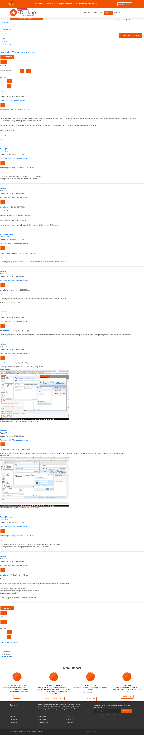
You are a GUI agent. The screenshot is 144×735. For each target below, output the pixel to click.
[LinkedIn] (106, 716)
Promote (70, 722)
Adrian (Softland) (6, 149)
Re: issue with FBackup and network (14, 158)
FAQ (17, 697)
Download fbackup (130, 35)
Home (13, 716)
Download (42, 716)
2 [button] (9, 81)
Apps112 (46, 709)
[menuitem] (8, 27)
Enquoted (65, 709)
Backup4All (42, 719)
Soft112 (40, 709)
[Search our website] (132, 12)
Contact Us (127, 697)
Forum (94, 731)
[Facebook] (95, 716)
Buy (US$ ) (124, 4)
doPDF (69, 707)
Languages (14, 722)
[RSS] (116, 716)
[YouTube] (111, 716)
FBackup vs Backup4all (54, 698)
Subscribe (90, 699)
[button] (9, 86)
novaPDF (63, 707)
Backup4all (41, 707)
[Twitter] (100, 716)
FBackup (14, 719)
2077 (7, 151)
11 (6, 93)
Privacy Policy (43, 722)
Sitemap (87, 731)
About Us (70, 716)
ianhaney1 (3, 91)
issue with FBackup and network (17, 52)
